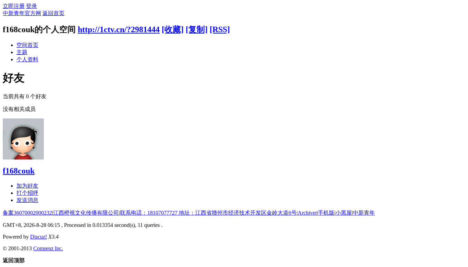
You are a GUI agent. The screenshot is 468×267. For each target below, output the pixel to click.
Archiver (307, 213)
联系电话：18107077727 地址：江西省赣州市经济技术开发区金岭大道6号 (208, 213)
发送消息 (27, 200)
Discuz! (38, 237)
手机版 (326, 213)
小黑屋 (343, 213)
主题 (21, 52)
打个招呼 (27, 193)
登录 (31, 6)
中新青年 (364, 213)
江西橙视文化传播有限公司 (86, 213)
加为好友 (27, 186)
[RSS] (220, 29)
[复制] (197, 29)
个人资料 (27, 59)
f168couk (19, 170)
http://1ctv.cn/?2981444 (119, 29)
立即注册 (14, 6)
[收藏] (173, 29)
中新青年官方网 (22, 13)
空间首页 (27, 45)
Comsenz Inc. (48, 248)
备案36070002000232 (27, 213)
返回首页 (53, 13)
